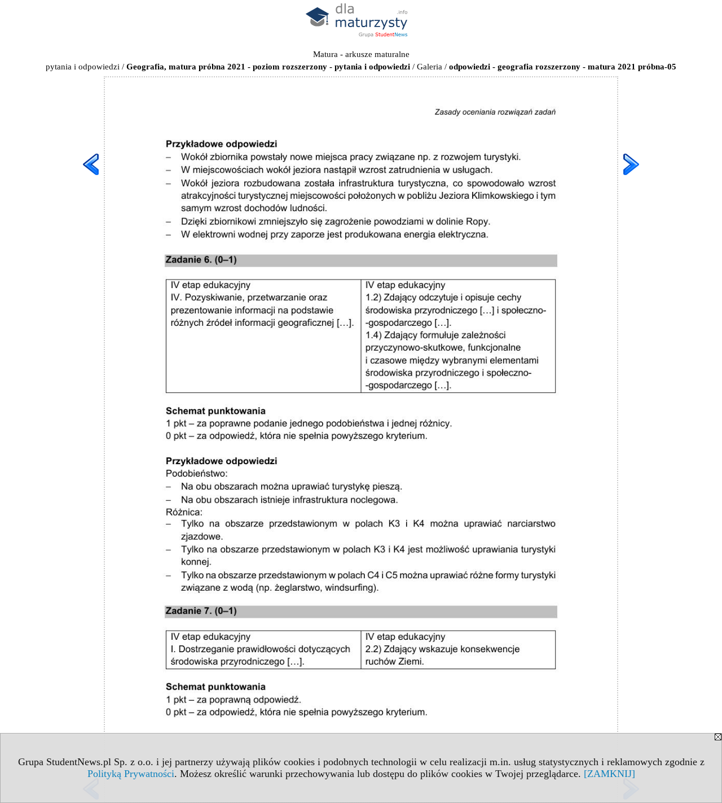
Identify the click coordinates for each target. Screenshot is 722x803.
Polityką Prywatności (130, 773)
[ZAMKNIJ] (609, 773)
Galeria (429, 66)
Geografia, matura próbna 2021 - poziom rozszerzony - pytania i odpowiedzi (268, 66)
